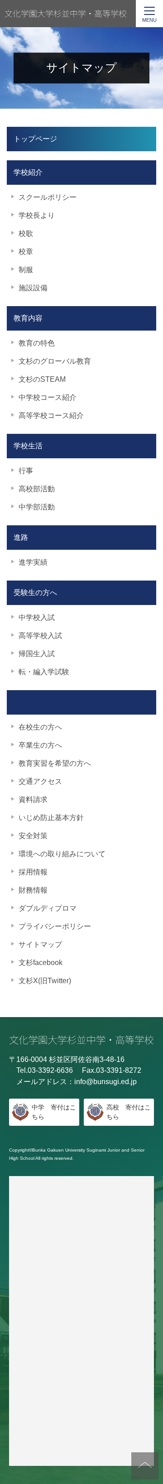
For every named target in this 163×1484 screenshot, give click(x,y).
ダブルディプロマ (48, 908)
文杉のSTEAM (42, 379)
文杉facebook (40, 962)
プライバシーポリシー (55, 926)
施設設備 (33, 288)
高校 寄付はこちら (128, 1112)
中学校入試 (37, 617)
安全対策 (33, 836)
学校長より (37, 215)
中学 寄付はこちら (54, 1112)
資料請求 (33, 799)
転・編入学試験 (44, 672)
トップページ (35, 139)
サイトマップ (40, 944)
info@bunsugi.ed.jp (105, 1081)
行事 (26, 471)
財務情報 (33, 890)
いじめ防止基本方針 (51, 817)
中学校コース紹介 (48, 397)
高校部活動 (37, 489)
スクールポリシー (48, 197)
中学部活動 (37, 507)
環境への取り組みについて (62, 854)
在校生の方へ (40, 727)
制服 (26, 270)
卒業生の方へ (40, 745)
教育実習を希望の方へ (55, 763)
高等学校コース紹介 (51, 415)
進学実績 (33, 562)
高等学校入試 (40, 635)
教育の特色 (37, 343)
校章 (26, 251)
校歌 (26, 233)
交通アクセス (40, 781)
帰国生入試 (37, 654)
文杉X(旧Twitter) (45, 981)
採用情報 (33, 872)
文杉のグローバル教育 (55, 361)
